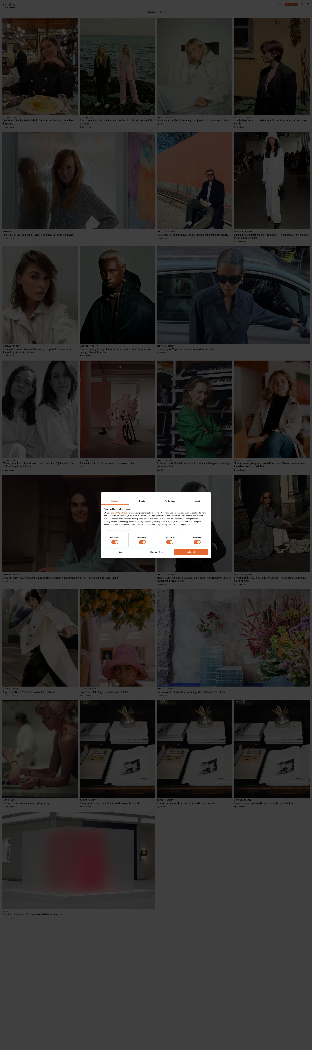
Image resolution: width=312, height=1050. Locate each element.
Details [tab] (142, 501)
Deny (121, 552)
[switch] (142, 542)
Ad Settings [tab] (170, 501)
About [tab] (197, 501)
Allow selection (156, 552)
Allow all (191, 552)
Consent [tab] (115, 501)
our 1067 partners (119, 513)
